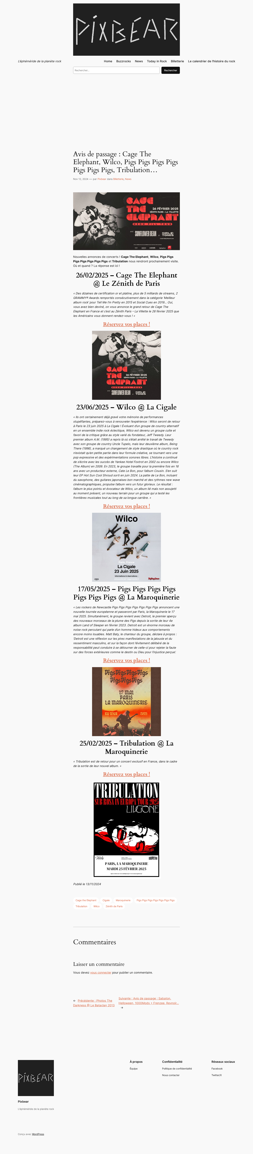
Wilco (96, 906)
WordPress (38, 1134)
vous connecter (100, 972)
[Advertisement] (126, 105)
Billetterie (118, 178)
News (128, 178)
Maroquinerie (123, 900)
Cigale (106, 900)
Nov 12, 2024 (80, 178)
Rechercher (170, 70)
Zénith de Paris (114, 906)
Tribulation (81, 906)
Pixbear (102, 178)
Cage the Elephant (86, 900)
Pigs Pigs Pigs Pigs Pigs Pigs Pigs (156, 900)
